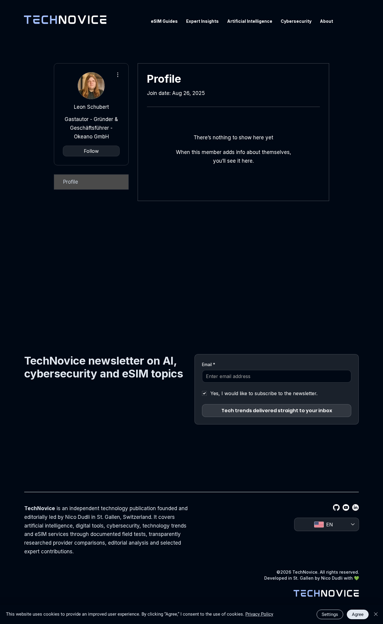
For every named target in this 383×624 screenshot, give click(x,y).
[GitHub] (336, 507)
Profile (70, 182)
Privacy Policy (259, 614)
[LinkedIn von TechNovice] (355, 507)
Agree (358, 614)
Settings (330, 614)
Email (208, 364)
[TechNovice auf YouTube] (346, 507)
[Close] (375, 614)
